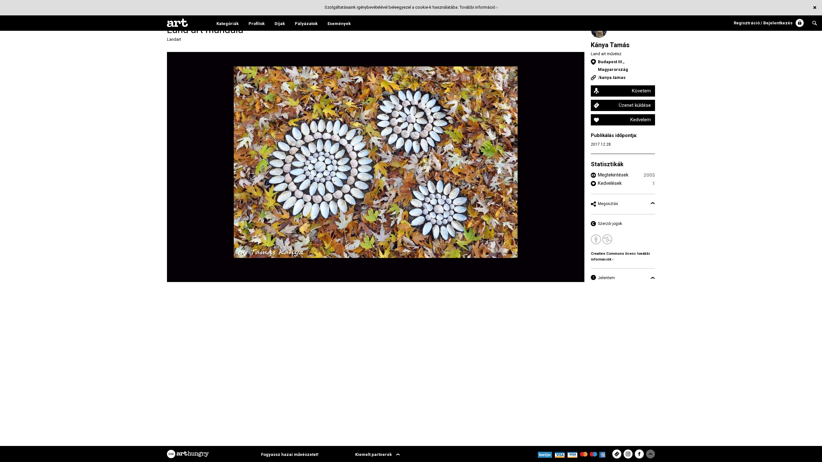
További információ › (478, 7)
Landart (174, 39)
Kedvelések (610, 183)
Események (339, 23)
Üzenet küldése (635, 105)
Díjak (280, 23)
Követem (641, 91)
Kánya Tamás (610, 45)
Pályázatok (306, 23)
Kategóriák (227, 23)
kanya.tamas (612, 77)
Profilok (257, 23)
